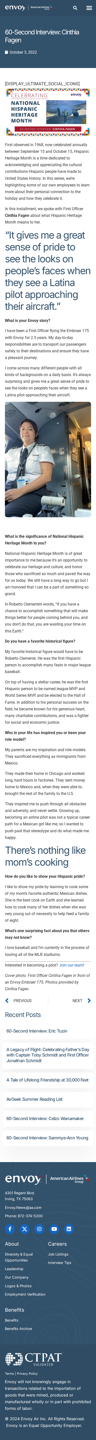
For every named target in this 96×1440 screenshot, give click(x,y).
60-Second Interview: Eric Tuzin (36, 1031)
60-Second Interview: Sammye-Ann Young (47, 1137)
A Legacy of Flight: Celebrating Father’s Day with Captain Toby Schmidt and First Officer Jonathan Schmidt (47, 1055)
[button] (75, 8)
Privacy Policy (27, 1373)
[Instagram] (39, 1229)
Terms (9, 1373)
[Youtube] (54, 1229)
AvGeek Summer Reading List (34, 1099)
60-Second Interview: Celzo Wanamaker (45, 1118)
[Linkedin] (69, 1229)
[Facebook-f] (10, 1229)
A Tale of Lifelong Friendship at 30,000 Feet (47, 1079)
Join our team (71, 965)
